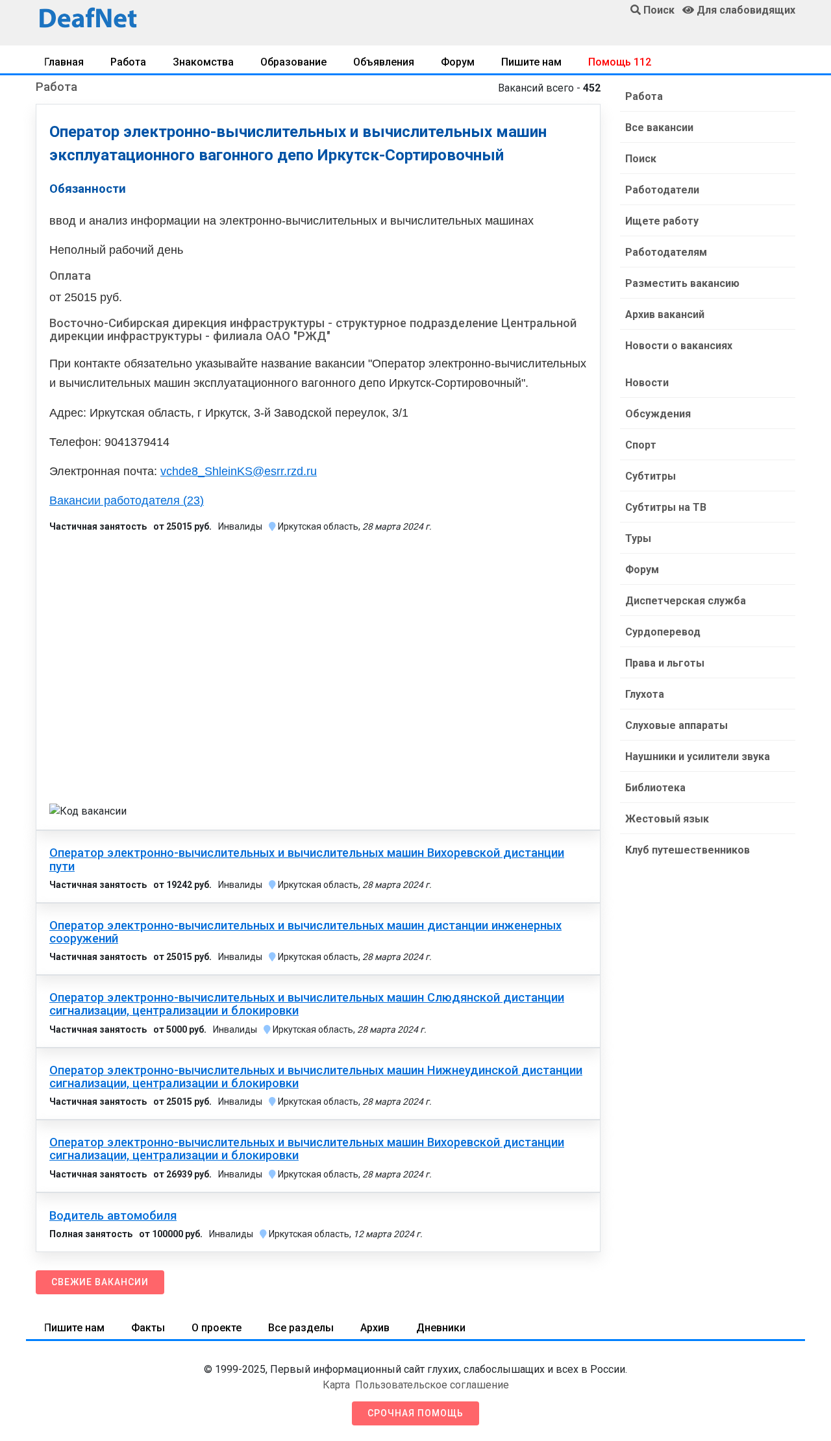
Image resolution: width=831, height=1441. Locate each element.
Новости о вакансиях (678, 345)
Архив (375, 1328)
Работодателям (666, 252)
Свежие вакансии (100, 1282)
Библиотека (655, 788)
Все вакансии (659, 127)
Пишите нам (531, 62)
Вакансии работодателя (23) (126, 500)
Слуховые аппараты (676, 725)
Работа (128, 62)
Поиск (640, 159)
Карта (336, 1385)
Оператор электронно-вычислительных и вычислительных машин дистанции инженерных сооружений (305, 932)
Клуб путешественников (687, 850)
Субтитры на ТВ (665, 507)
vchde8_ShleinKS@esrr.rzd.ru (238, 471)
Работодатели (662, 190)
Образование (293, 62)
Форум (458, 62)
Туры (638, 538)
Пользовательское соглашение (432, 1385)
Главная (64, 62)
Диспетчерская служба (685, 601)
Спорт (640, 445)
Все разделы (301, 1328)
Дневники (440, 1328)
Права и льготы (664, 663)
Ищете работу (662, 221)
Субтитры (650, 476)
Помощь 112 (619, 62)
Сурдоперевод (663, 632)
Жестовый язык (667, 819)
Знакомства (203, 62)
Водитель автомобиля (113, 1215)
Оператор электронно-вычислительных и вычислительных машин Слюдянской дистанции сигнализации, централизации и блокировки (306, 1004)
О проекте (217, 1328)
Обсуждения (658, 414)
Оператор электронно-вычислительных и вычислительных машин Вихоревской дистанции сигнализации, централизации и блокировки (306, 1149)
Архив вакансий (664, 314)
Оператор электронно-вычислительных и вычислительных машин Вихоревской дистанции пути (306, 859)
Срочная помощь (415, 1413)
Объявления (383, 62)
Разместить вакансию (682, 283)
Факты (148, 1328)
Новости (647, 382)
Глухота (644, 694)
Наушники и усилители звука (697, 756)
